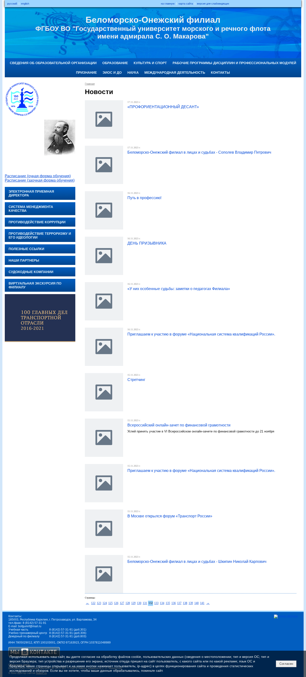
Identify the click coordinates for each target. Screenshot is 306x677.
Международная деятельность (174, 72)
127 (122, 603)
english (25, 3)
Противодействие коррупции (37, 222)
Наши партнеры (24, 260)
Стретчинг (136, 380)
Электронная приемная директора (31, 193)
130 (139, 603)
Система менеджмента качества (31, 209)
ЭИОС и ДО (112, 72)
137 (179, 603)
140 (196, 603)
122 (93, 603)
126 (116, 603)
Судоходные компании (31, 272)
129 (133, 603)
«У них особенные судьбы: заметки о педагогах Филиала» (178, 289)
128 (128, 603)
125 (110, 603)
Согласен (286, 664)
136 (173, 603)
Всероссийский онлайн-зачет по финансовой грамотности (178, 425)
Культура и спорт (150, 63)
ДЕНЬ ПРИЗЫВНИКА (146, 243)
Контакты (220, 72)
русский (12, 3)
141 (202, 603)
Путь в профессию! (144, 198)
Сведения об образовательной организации (53, 63)
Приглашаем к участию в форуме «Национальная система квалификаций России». (201, 334)
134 (162, 603)
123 (99, 603)
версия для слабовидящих (213, 3)
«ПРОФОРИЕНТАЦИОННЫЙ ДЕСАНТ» (163, 107)
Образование (115, 63)
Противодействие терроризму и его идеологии (40, 235)
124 (105, 603)
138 (185, 603)
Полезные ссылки (26, 249)
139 (191, 603)
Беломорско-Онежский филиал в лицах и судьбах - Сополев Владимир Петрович (199, 152)
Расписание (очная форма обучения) (38, 176)
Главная (90, 83)
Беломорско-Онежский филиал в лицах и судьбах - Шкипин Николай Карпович (196, 562)
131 (145, 603)
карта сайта (186, 3)
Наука (133, 72)
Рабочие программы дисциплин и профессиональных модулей (234, 63)
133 (156, 603)
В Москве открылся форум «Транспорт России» (169, 516)
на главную (168, 3)
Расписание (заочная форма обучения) (40, 180)
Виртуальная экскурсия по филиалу (35, 285)
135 (168, 603)
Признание (86, 72)
